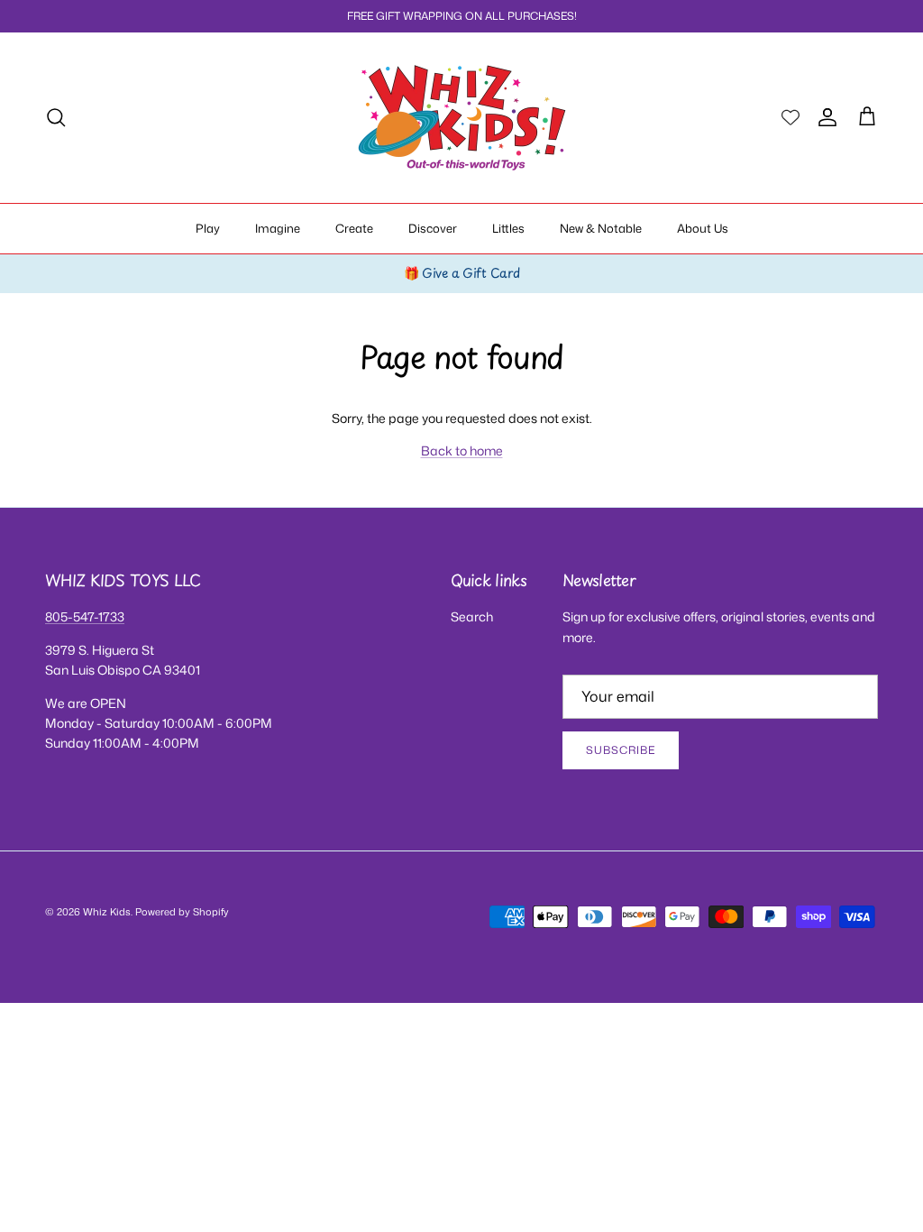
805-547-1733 (84, 616)
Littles (508, 228)
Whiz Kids (107, 912)
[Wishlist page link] (790, 117)
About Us (702, 228)
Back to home (462, 450)
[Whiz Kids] (462, 118)
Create (354, 228)
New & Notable (601, 228)
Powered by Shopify (182, 912)
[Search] (56, 117)
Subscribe (620, 750)
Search (472, 616)
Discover (432, 228)
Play (208, 228)
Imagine (277, 228)
